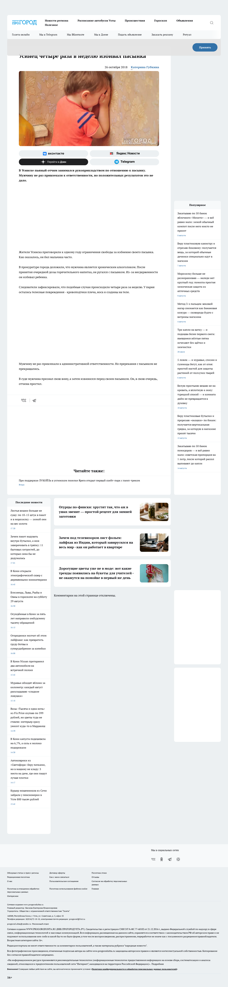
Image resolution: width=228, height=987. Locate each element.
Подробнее (158, 963)
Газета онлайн (21, 34)
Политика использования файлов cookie (68, 888)
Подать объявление (130, 34)
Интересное (12, 896)
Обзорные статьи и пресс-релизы (23, 873)
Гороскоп (160, 20)
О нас (9, 881)
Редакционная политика (18, 877)
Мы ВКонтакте (75, 34)
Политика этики (99, 873)
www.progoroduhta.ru (33, 904)
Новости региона (56, 20)
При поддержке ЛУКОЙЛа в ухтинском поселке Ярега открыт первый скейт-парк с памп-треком (79, 482)
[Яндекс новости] (124, 153)
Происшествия (135, 20)
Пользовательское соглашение (63, 881)
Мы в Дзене (101, 34)
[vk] (24, 400)
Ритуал (187, 34)
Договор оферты (57, 873)
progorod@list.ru (77, 919)
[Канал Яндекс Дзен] (53, 162)
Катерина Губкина (145, 67)
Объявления (184, 20)
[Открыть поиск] (211, 22)
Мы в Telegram (48, 34)
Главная (95, 888)
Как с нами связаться (59, 877)
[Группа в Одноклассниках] (161, 859)
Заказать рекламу (162, 34)
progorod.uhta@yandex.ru (19, 924)
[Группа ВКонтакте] (53, 153)
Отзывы (95, 877)
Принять (205, 47)
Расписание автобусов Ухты (97, 20)
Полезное (51, 25)
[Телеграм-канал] (124, 162)
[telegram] (35, 400)
